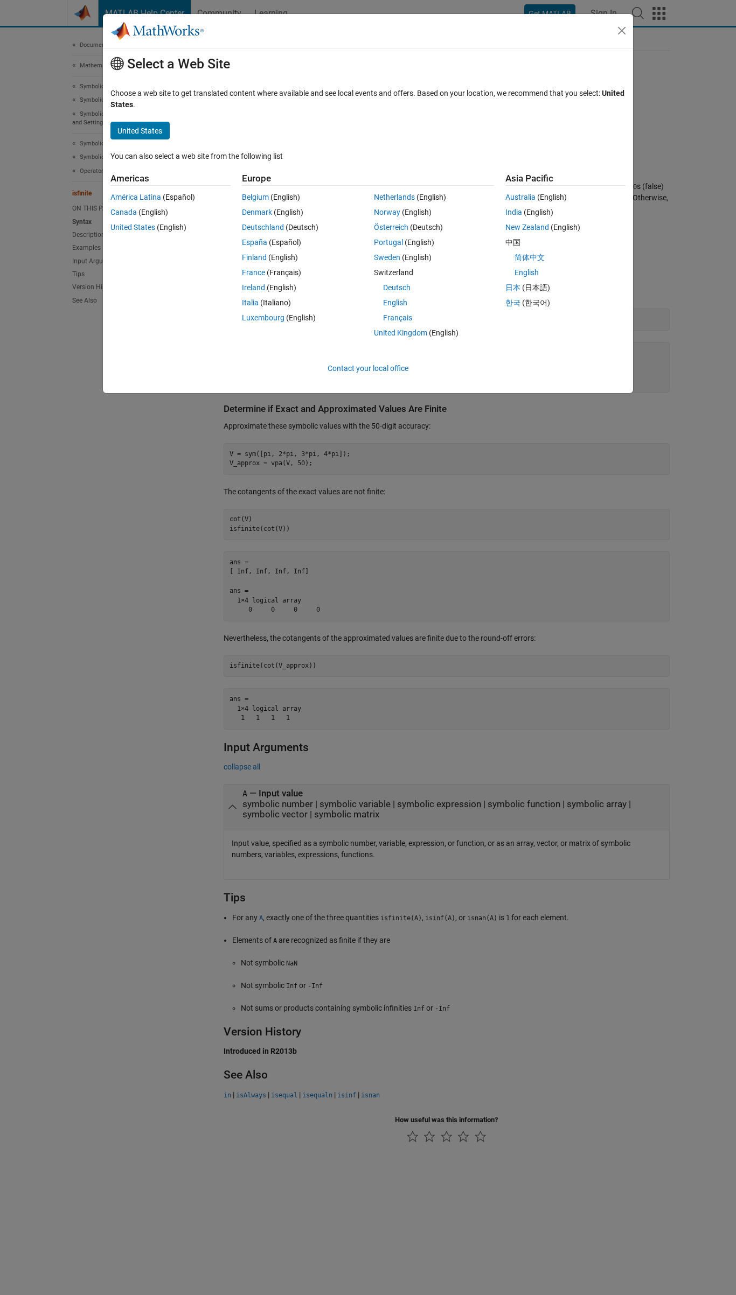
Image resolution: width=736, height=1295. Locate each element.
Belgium (255, 197)
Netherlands (394, 197)
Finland (254, 257)
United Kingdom (400, 332)
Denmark (257, 212)
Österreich (391, 227)
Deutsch (397, 287)
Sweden (387, 257)
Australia (520, 197)
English (395, 302)
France (253, 272)
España (254, 242)
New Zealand (527, 227)
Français (397, 317)
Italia (250, 302)
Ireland (253, 287)
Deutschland (263, 227)
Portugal (388, 242)
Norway (387, 212)
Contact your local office (368, 368)
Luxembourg (263, 317)
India (513, 212)
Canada (123, 212)
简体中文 (530, 257)
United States (132, 227)
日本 (512, 287)
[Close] (621, 30)
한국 (512, 302)
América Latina (135, 197)
